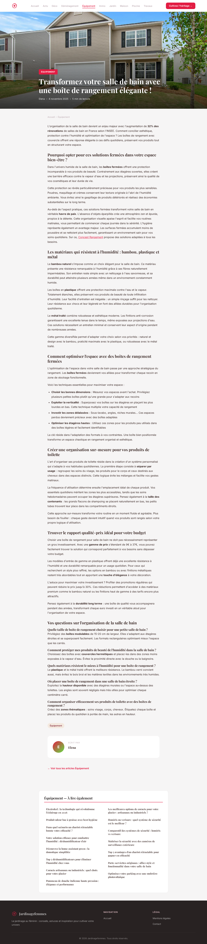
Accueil (35, 5)
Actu (45, 5)
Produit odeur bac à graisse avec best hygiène (72, 819)
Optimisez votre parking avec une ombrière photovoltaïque (133, 875)
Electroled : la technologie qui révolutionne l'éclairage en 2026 (70, 811)
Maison (124, 5)
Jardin (112, 5)
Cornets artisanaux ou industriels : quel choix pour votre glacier (72, 872)
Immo (102, 5)
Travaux (148, 5)
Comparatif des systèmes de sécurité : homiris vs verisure (134, 832)
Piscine (136, 5)
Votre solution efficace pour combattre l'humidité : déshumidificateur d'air (67, 839)
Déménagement (69, 5)
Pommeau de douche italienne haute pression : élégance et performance (72, 882)
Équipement (88, 5)
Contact (157, 924)
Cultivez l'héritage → (180, 5)
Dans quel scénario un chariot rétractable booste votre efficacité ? (69, 829)
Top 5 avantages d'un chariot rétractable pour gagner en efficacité (133, 853)
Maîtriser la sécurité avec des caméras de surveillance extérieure (131, 843)
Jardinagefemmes (32, 913)
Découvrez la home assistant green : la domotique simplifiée (67, 850)
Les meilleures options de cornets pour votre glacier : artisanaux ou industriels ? (133, 811)
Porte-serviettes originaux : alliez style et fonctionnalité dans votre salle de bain (131, 864)
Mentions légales (161, 918)
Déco (54, 5)
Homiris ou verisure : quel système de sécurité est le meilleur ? (134, 821)
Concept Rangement (90, 237)
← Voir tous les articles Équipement (68, 768)
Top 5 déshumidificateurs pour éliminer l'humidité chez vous (68, 861)
